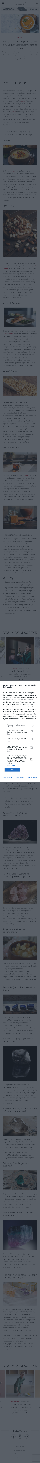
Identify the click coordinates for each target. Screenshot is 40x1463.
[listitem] (20, 725)
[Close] (36, 685)
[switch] (31, 731)
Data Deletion (7, 777)
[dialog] (20, 731)
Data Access (20, 777)
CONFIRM (12, 769)
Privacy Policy (32, 777)
